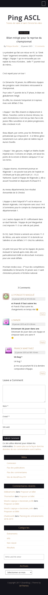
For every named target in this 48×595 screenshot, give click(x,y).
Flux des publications (16, 467)
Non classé (24, 33)
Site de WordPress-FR (16, 477)
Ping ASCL (24, 17)
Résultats (11, 547)
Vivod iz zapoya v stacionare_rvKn (18, 508)
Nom (5, 406)
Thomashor (9, 496)
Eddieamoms (9, 492)
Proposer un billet (28, 492)
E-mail (6, 416)
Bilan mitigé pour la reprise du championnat (24, 39)
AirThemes (24, 585)
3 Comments (40, 46)
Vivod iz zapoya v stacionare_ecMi (18, 501)
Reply (43, 314)
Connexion (11, 463)
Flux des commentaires (17, 472)
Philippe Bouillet (12, 46)
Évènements (12, 533)
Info (8, 538)
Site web (6, 427)
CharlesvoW (9, 516)
